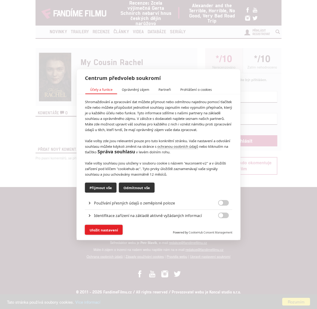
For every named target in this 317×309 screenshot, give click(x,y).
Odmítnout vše (136, 187)
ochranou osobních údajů (177, 146)
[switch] (219, 227)
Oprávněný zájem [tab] (135, 89)
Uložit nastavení (104, 229)
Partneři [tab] (164, 89)
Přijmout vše (101, 187)
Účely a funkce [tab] (101, 89)
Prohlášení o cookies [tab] (196, 89)
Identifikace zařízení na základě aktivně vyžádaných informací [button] (148, 215)
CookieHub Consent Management (210, 232)
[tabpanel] (158, 192)
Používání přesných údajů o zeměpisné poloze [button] (134, 203)
